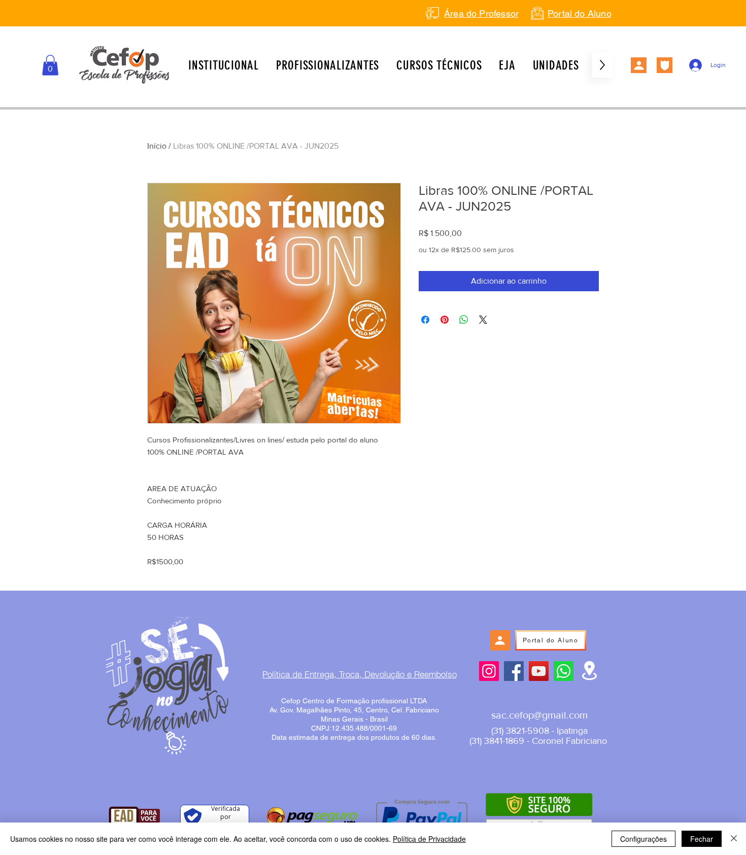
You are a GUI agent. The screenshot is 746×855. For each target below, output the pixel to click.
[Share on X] (483, 320)
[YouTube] (539, 671)
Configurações (643, 839)
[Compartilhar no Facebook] (425, 320)
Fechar (701, 839)
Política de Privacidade (429, 839)
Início (156, 146)
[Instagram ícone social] (489, 671)
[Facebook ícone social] (514, 671)
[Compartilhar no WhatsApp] (464, 320)
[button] (50, 65)
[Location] (589, 671)
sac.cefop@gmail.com (539, 715)
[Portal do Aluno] (639, 65)
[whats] (563, 671)
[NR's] (664, 65)
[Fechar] (734, 839)
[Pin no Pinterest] (444, 320)
